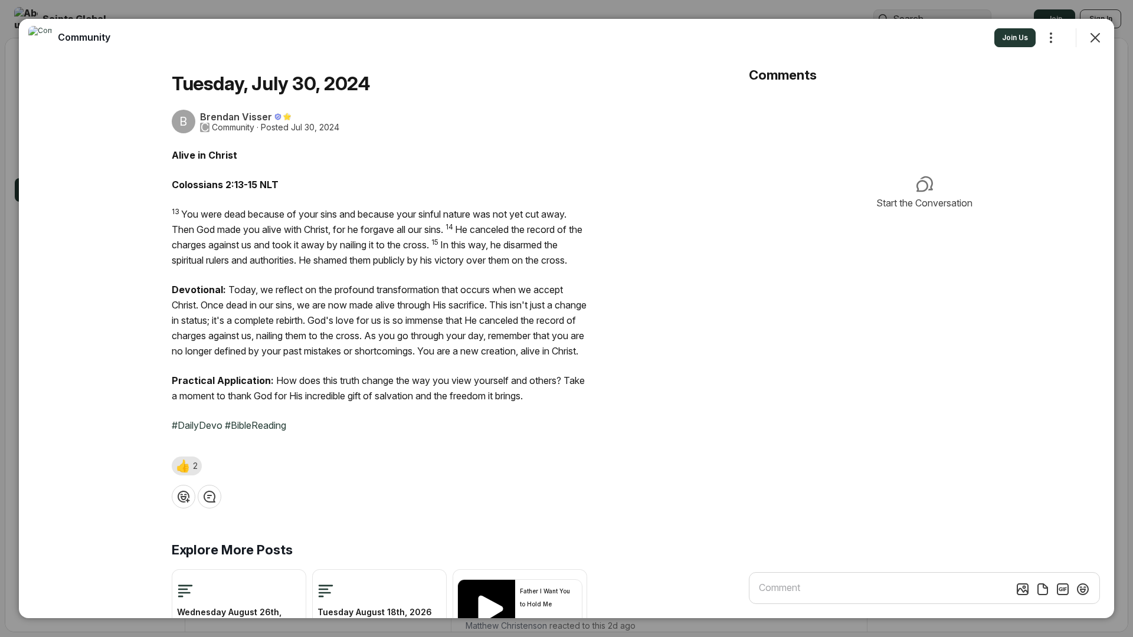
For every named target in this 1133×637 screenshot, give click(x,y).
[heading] (84, 37)
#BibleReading (255, 425)
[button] (187, 466)
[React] (183, 496)
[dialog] (566, 318)
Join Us (1015, 37)
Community (233, 127)
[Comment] (209, 496)
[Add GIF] (1062, 589)
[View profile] (40, 38)
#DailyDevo (197, 425)
